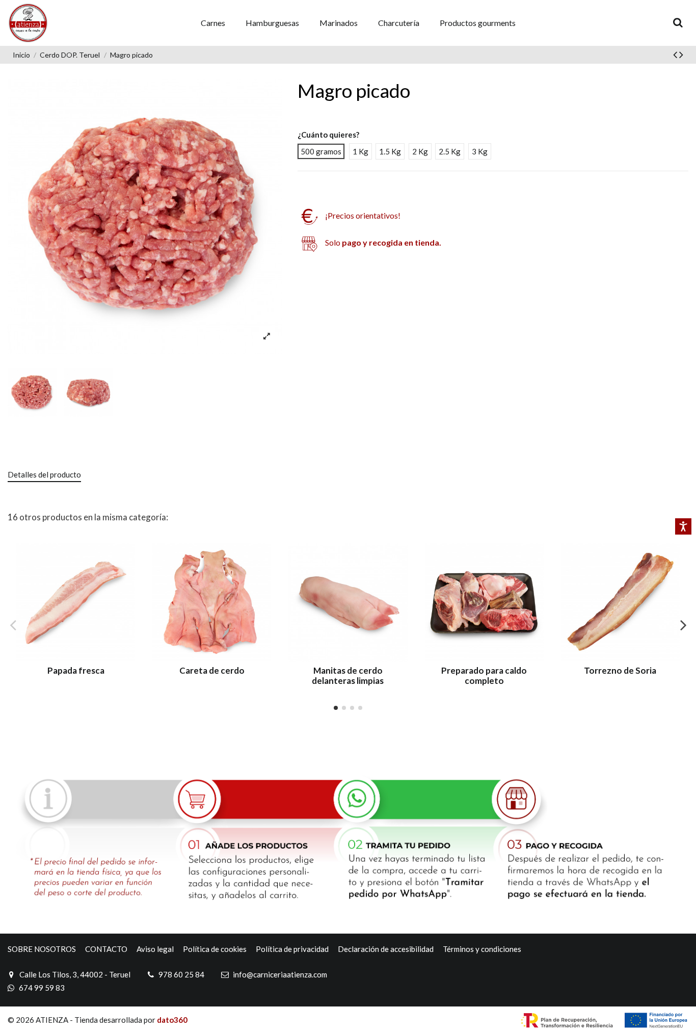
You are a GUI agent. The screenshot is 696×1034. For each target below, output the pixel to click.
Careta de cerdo (212, 670)
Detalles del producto (44, 474)
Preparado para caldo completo (484, 675)
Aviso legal (155, 948)
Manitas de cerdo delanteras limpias (348, 675)
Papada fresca (75, 670)
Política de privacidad (292, 948)
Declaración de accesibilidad (386, 948)
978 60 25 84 (181, 974)
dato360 (172, 1019)
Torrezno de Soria (620, 670)
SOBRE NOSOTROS (42, 948)
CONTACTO (106, 948)
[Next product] (681, 54)
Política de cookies (215, 948)
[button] (213, 23)
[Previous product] (676, 54)
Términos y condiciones (482, 948)
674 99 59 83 (42, 987)
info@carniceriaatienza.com (280, 974)
